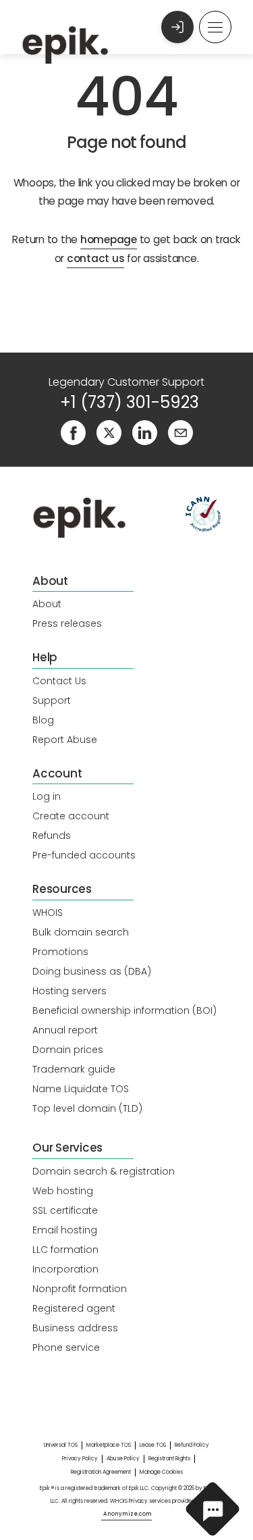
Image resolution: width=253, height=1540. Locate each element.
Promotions (60, 951)
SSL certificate (65, 1210)
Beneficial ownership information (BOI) (124, 1010)
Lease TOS (153, 1445)
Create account (70, 816)
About (46, 604)
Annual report (65, 1030)
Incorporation (65, 1269)
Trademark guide (73, 1069)
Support (51, 700)
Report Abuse (64, 739)
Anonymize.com (127, 1514)
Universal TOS (61, 1445)
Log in (46, 796)
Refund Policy (192, 1445)
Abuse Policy (123, 1458)
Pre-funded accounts (84, 855)
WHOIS (47, 912)
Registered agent (73, 1308)
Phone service (66, 1347)
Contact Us (59, 681)
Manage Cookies (161, 1472)
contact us (96, 258)
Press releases (67, 623)
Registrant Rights (169, 1458)
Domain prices (67, 1049)
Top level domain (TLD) (87, 1108)
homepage (108, 239)
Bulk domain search (80, 932)
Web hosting (62, 1191)
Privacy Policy (80, 1458)
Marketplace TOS (108, 1445)
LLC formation (65, 1249)
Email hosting (64, 1230)
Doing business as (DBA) (91, 971)
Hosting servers (69, 991)
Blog (43, 720)
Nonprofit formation (79, 1288)
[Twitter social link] (108, 432)
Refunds (51, 835)
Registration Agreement (101, 1472)
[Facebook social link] (73, 432)
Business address (75, 1328)
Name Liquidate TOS (80, 1089)
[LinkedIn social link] (144, 432)
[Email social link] (180, 432)
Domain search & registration (103, 1171)
